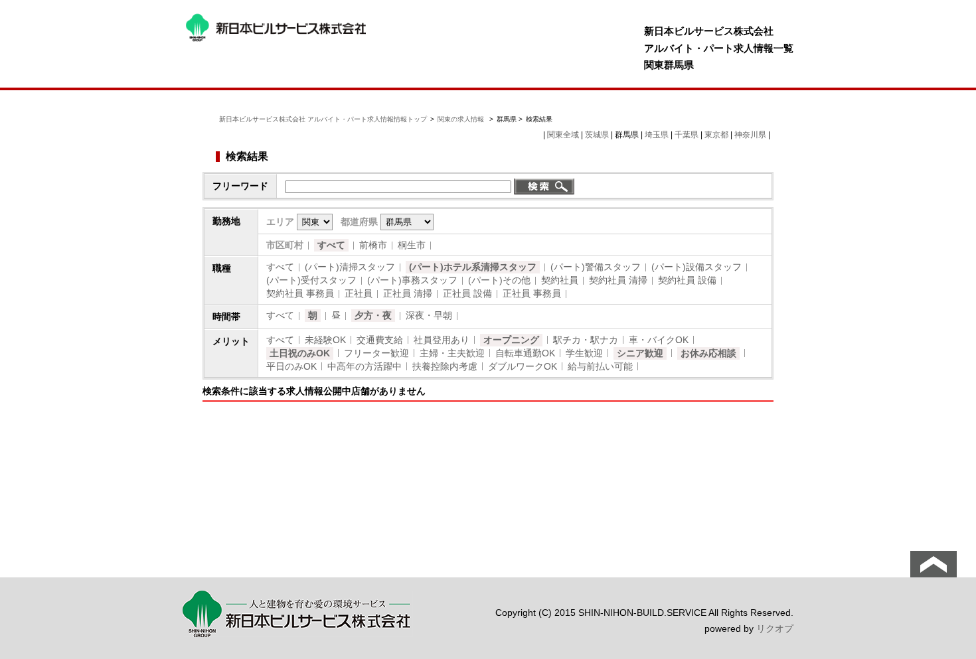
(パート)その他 (499, 280)
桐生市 (412, 245)
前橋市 (373, 245)
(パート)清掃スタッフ (350, 266)
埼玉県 (657, 134)
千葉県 (686, 134)
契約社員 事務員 (300, 293)
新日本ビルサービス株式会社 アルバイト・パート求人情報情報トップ (323, 119)
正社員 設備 (467, 293)
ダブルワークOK (522, 366)
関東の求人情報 (462, 119)
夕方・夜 (373, 315)
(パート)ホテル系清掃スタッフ (472, 266)
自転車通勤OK (525, 353)
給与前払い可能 (600, 366)
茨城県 (597, 134)
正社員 (358, 293)
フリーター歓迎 (376, 353)
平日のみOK (291, 366)
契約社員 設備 (687, 280)
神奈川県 (750, 134)
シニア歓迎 (640, 353)
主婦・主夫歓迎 (452, 353)
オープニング (511, 339)
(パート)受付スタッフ (311, 280)
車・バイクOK (659, 339)
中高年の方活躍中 (364, 366)
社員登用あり (441, 339)
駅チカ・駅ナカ (585, 339)
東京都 (716, 134)
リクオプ (774, 628)
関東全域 (563, 134)
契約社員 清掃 (618, 280)
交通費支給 (380, 339)
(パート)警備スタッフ (595, 266)
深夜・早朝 (429, 315)
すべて (331, 245)
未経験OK (325, 339)
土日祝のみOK (300, 353)
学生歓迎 (584, 353)
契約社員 (559, 280)
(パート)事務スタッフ (412, 280)
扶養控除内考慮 (444, 366)
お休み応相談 (708, 353)
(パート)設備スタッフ (696, 266)
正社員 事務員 (532, 293)
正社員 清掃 (407, 293)
